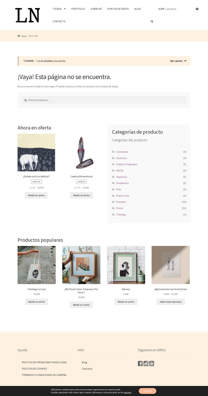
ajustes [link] (127, 392)
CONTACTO (59, 21)
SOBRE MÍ (96, 8)
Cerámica (121, 158)
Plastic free (122, 195)
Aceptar (147, 391)
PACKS (120, 170)
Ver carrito (176, 60)
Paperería (121, 176)
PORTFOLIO (78, 8)
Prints (119, 208)
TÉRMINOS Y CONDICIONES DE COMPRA (44, 375)
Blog (84, 362)
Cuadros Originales (126, 164)
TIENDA (57, 8)
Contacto (87, 368)
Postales (121, 201)
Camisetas (122, 151)
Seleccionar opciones (171, 301)
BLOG (137, 8)
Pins (118, 189)
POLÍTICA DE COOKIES (34, 368)
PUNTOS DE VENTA (118, 8)
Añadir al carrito (36, 195)
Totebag (121, 214)
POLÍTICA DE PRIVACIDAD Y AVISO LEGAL (44, 362)
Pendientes (122, 183)
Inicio (23, 35)
